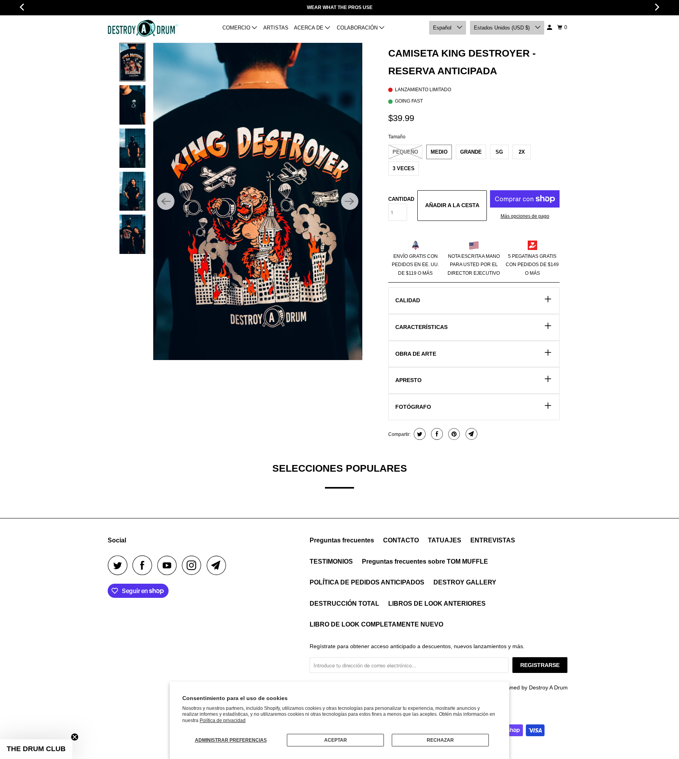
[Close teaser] (75, 737)
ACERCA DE (309, 28)
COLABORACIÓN (358, 28)
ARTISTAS (275, 28)
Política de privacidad (223, 720)
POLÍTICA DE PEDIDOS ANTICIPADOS (367, 582)
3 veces (404, 168)
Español (443, 28)
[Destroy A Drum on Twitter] (119, 565)
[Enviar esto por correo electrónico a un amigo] (470, 434)
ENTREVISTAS (492, 540)
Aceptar (335, 740)
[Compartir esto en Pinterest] (453, 434)
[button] (36, 749)
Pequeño (405, 152)
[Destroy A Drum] (143, 27)
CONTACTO (401, 540)
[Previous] (165, 201)
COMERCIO (237, 28)
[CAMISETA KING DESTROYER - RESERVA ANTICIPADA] (257, 201)
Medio (439, 152)
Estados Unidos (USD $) (502, 28)
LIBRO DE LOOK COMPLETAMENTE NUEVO (376, 624)
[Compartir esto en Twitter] (419, 434)
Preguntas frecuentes (342, 540)
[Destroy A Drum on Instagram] (194, 565)
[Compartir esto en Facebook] (436, 434)
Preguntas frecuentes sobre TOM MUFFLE (425, 561)
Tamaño (397, 137)
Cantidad (401, 199)
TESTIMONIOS (331, 561)
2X (522, 152)
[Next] (349, 201)
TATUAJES (444, 540)
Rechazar (440, 740)
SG (499, 152)
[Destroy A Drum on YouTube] (169, 565)
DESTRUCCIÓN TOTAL (344, 603)
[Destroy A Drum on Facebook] (144, 565)
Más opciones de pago (525, 216)
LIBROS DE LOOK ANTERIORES (437, 603)
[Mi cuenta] (550, 27)
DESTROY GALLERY (464, 582)
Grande (471, 152)
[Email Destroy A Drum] (218, 565)
